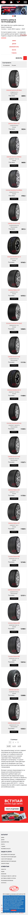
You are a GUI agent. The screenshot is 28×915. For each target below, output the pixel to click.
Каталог (4, 834)
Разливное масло (5, 848)
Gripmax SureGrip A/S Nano (14, 90)
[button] (13, 16)
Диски (14, 43)
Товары (14, 53)
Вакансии (3, 873)
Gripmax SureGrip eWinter (14, 156)
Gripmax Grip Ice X (14, 689)
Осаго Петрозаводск (6, 858)
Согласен (13, 910)
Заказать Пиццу (5, 863)
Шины (14, 40)
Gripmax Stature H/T (14, 123)
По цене (14, 65)
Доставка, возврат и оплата (8, 878)
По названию (6, 65)
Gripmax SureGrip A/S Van (14, 423)
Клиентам (5, 866)
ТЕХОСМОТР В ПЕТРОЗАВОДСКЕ (8, 856)
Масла (14, 49)
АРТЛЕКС (21, 912)
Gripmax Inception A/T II (14, 256)
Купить (14, 99)
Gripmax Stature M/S (14, 556)
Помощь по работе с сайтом (8, 876)
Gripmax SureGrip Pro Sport (14, 323)
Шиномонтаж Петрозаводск (8, 861)
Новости (3, 869)
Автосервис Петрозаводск (8, 854)
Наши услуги (6, 851)
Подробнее (6, 909)
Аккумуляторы (14, 46)
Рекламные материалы (7, 880)
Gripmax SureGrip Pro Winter (14, 190)
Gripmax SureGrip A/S (14, 223)
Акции (2, 871)
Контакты (3, 882)
